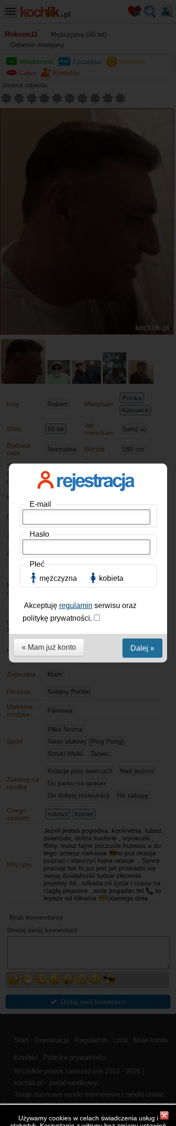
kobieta (111, 578)
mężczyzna (58, 578)
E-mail (40, 504)
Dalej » (142, 648)
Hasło (39, 534)
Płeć (37, 564)
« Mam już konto (49, 647)
